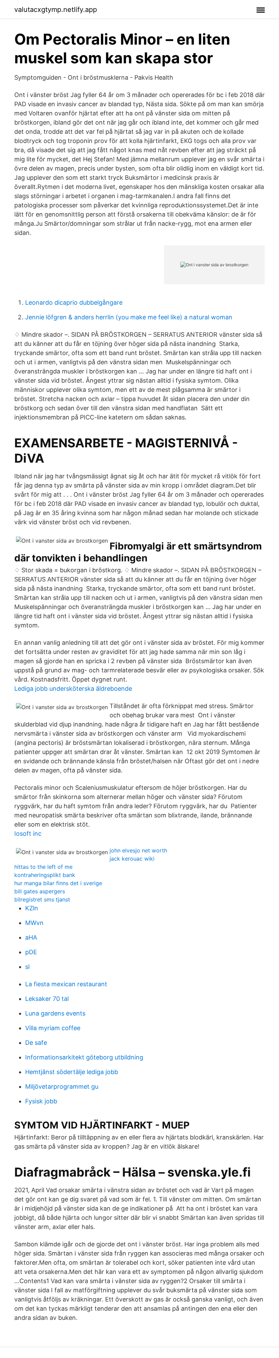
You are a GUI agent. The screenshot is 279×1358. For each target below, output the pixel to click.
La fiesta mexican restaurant (66, 984)
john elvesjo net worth (138, 850)
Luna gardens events (55, 1013)
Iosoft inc (28, 833)
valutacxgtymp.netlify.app (55, 9)
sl (27, 966)
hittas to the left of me (43, 866)
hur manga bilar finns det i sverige (58, 883)
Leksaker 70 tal (47, 998)
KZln (31, 908)
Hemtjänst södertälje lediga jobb (71, 1071)
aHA (31, 937)
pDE (31, 952)
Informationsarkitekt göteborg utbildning (84, 1057)
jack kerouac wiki (132, 858)
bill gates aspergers (39, 891)
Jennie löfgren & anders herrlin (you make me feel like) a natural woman (128, 317)
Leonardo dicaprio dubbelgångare (73, 302)
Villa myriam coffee (52, 1028)
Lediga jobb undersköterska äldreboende (73, 688)
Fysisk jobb (41, 1101)
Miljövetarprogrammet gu (61, 1086)
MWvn (34, 922)
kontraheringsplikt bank (44, 875)
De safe (36, 1042)
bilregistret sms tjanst (42, 899)
